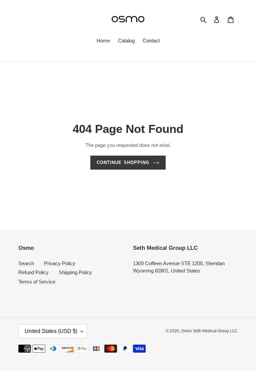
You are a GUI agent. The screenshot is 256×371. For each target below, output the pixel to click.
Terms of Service (36, 282)
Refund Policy (33, 272)
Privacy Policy (59, 263)
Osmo (186, 331)
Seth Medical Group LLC (215, 331)
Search (26, 263)
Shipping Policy (75, 272)
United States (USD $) (51, 331)
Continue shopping (123, 162)
